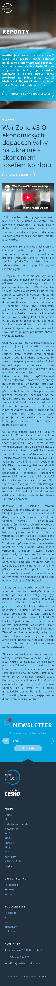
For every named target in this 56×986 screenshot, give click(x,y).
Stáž (7, 833)
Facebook (10, 912)
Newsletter (11, 829)
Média (8, 838)
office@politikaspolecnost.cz (25, 963)
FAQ (7, 852)
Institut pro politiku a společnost (32, 976)
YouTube (10, 922)
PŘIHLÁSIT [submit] (28, 748)
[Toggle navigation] (52, 8)
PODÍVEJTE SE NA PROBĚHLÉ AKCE (30, 93)
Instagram (11, 926)
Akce (7, 819)
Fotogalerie (12, 884)
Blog (7, 847)
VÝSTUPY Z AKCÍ (16, 878)
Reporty (15, 31)
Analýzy (9, 843)
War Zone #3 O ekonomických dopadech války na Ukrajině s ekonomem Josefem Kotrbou (26, 146)
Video (8, 894)
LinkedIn (10, 931)
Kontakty (10, 857)
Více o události (20, 174)
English (9, 866)
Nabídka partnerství (17, 824)
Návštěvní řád (13, 861)
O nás (8, 815)
